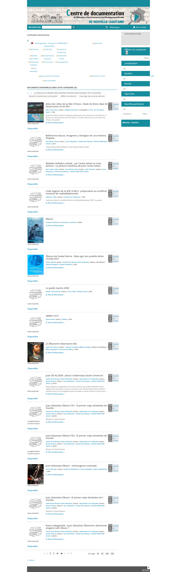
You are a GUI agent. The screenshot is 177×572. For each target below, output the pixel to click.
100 (107, 554)
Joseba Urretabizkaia (71, 469)
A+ (148, 570)
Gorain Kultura (51, 381)
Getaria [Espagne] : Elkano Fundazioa (59, 264)
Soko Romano (90, 169)
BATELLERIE (34, 49)
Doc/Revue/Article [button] (134, 104)
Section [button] (128, 73)
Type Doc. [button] (129, 93)
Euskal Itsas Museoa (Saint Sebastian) (76, 262)
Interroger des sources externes (92, 96)
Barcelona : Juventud (68, 222)
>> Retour (31, 560)
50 (102, 554)
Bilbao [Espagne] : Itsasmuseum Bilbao (59, 349)
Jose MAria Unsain (52, 141)
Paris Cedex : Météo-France (77, 291)
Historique (114, 27)
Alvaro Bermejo (51, 469)
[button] (110, 106)
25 (98, 554)
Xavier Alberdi (51, 262)
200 (112, 554)
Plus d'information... (56, 123)
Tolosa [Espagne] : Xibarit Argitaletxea (93, 469)
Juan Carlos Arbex (52, 169)
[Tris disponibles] (35, 93)
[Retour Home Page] (41, 17)
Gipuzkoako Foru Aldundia (88, 379)
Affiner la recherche (68, 96)
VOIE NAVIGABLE (50, 81)
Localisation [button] (130, 63)
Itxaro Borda (50, 319)
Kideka (64, 319)
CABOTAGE (48, 49)
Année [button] (127, 83)
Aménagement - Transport (45, 43)
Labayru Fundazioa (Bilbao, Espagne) (78, 347)
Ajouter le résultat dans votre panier (43, 96)
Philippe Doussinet (71, 110)
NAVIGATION (49, 46)
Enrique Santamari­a (53, 222)
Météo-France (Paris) (53, 291)
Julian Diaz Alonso (52, 347)
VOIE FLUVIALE (48, 62)
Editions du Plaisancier (72, 197)
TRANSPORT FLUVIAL (98, 76)
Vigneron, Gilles (51, 197)
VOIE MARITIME (62, 62)
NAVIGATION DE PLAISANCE (50, 76)
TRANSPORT (62, 43)
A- (143, 570)
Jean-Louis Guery (52, 110)
